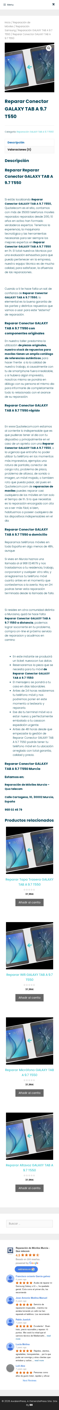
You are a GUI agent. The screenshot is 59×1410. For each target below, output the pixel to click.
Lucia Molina (23, 1344)
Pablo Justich (23, 1319)
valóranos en (24, 1269)
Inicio (8, 22)
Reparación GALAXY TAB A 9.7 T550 (35, 131)
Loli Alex (20, 1365)
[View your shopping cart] (53, 4)
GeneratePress (38, 1401)
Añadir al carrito (29, 902)
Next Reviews (29, 1380)
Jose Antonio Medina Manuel (31, 1297)
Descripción (16, 142)
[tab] (29, 142)
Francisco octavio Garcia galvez (33, 1276)
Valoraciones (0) (19, 149)
